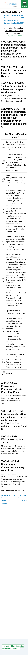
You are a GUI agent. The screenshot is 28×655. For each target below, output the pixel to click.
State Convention (16, 28)
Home (5, 28)
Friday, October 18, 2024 (13, 15)
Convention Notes (11, 20)
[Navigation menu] (24, 3)
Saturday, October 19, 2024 (14, 18)
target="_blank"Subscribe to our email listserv (13, 647)
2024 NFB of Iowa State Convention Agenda (14, 32)
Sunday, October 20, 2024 (14, 23)
